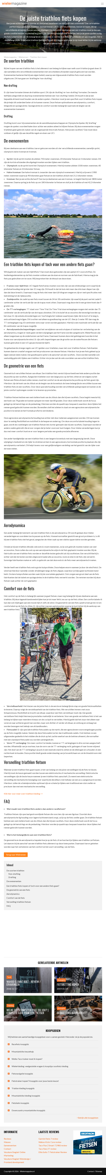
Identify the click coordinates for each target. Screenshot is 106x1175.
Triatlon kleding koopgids (23, 1088)
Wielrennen (23, 57)
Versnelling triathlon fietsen (18, 902)
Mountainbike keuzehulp (23, 1051)
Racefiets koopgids (20, 1044)
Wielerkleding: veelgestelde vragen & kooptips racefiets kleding (40, 1066)
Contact (7, 1149)
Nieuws (7, 1142)
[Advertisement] (30, 931)
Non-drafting (14, 874)
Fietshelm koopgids (20, 1103)
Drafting (12, 877)
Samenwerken (10, 1145)
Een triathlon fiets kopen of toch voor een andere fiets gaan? (32, 886)
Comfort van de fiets (15, 898)
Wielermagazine (10, 57)
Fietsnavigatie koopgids (22, 1073)
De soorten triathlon (15, 870)
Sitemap (99, 1171)
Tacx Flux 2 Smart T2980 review (53, 1145)
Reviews (7, 1138)
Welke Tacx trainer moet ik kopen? (27, 1059)
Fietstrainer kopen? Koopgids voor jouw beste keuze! (35, 1081)
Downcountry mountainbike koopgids (28, 1110)
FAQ (8, 906)
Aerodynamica (12, 894)
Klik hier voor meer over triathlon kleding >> (23, 793)
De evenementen (13, 881)
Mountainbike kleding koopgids (26, 1095)
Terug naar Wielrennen (16, 854)
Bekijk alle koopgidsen (88, 1117)
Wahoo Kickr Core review (50, 1142)
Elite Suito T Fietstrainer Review (53, 1152)
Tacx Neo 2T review (47, 1149)
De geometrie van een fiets (18, 890)
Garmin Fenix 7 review (48, 1138)
